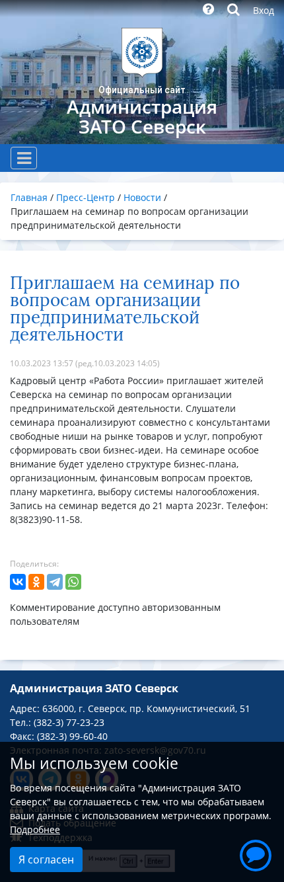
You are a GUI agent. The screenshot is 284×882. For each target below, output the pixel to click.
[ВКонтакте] (18, 582)
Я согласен (46, 859)
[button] (255, 853)
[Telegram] (55, 582)
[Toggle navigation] (24, 158)
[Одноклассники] (36, 582)
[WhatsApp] (73, 582)
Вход (263, 10)
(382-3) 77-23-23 (69, 722)
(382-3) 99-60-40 (72, 736)
